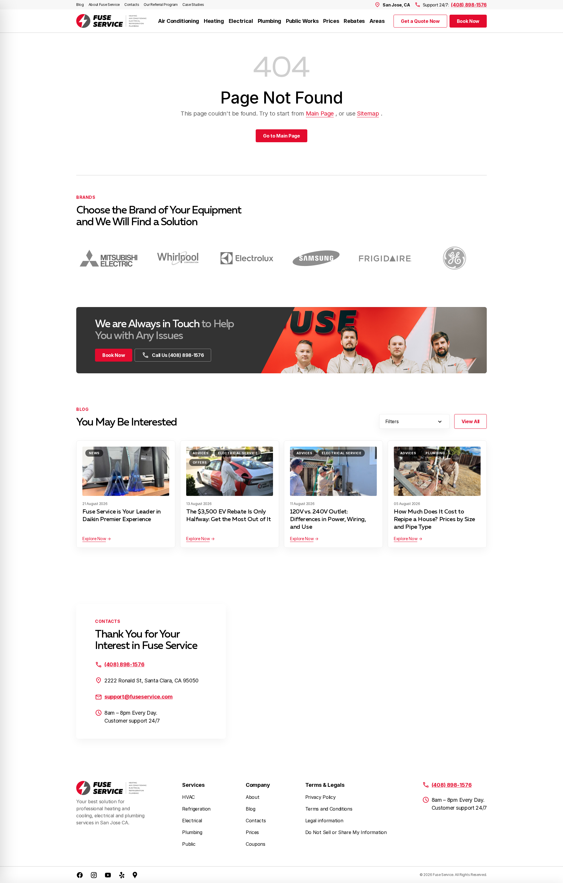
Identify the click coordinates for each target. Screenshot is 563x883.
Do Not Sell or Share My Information (346, 832)
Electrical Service (237, 453)
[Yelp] (122, 875)
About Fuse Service (104, 4)
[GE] (454, 258)
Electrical (241, 21)
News (94, 453)
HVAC (188, 797)
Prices (331, 21)
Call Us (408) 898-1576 (178, 355)
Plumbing (269, 21)
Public (188, 844)
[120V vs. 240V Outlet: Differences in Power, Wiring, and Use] (333, 471)
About (252, 797)
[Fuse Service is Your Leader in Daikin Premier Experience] (125, 471)
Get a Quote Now (420, 21)
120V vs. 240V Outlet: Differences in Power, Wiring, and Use (328, 519)
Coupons (255, 844)
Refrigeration (196, 809)
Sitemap (368, 113)
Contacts (131, 4)
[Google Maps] (135, 875)
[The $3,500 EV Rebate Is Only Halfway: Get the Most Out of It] (229, 471)
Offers (200, 462)
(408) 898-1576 (469, 5)
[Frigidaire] (385, 258)
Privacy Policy (320, 797)
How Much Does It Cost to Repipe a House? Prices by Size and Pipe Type (434, 519)
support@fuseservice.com (138, 697)
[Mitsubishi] (108, 258)
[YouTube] (107, 875)
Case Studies (193, 4)
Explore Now (94, 538)
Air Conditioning (178, 21)
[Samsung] (316, 258)
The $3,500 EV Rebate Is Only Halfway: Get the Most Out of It (228, 515)
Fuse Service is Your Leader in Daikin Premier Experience (121, 515)
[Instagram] (93, 875)
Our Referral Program (161, 4)
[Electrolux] (247, 258)
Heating (214, 21)
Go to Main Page (281, 136)
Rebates (354, 21)
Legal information (324, 820)
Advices (200, 453)
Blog (80, 4)
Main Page (320, 113)
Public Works (302, 21)
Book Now (468, 21)
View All (470, 421)
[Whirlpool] (177, 258)
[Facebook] (79, 875)
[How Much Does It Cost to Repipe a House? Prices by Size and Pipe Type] (437, 471)
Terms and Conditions (328, 809)
